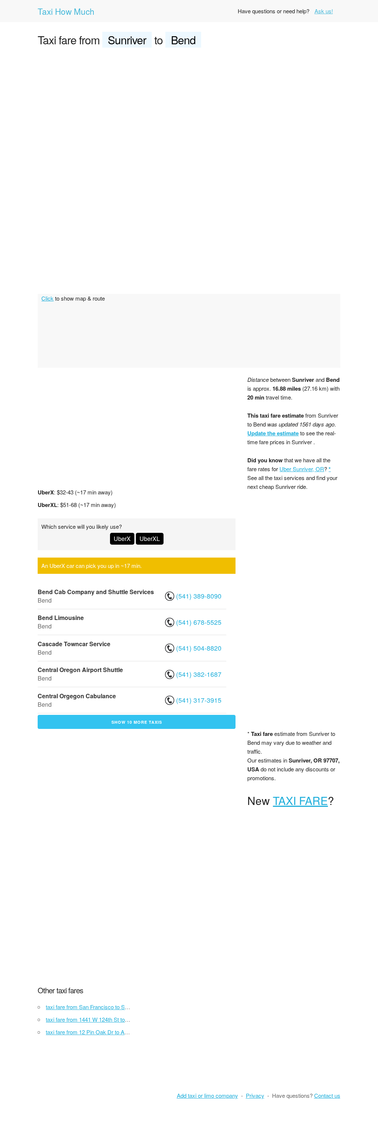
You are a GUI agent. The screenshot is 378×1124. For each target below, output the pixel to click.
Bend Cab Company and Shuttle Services (96, 591)
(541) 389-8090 (198, 595)
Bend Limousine (61, 617)
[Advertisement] (189, 109)
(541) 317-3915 (198, 700)
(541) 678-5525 (198, 622)
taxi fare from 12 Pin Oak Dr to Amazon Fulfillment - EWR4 (117, 1032)
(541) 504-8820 (198, 647)
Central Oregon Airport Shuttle (80, 669)
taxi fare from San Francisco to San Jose (95, 1007)
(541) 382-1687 (198, 674)
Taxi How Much (66, 11)
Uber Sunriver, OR (301, 469)
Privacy (255, 1095)
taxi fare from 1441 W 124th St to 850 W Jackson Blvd (111, 1019)
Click (47, 298)
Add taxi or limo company (207, 1095)
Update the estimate (273, 433)
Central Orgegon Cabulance (77, 696)
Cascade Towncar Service (74, 644)
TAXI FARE (300, 800)
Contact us (327, 1095)
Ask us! (324, 11)
